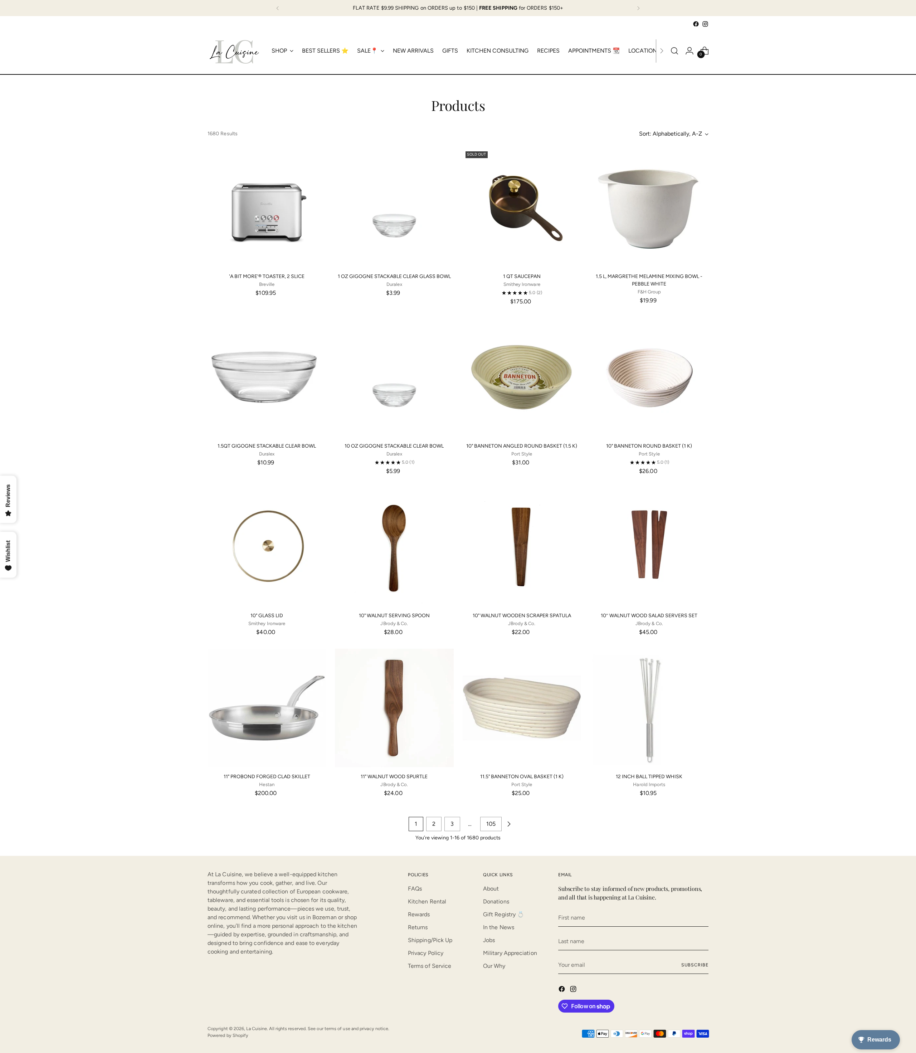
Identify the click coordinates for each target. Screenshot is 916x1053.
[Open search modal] (674, 51)
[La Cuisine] (234, 51)
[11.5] (522, 708)
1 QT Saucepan (522, 276)
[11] (267, 708)
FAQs (415, 888)
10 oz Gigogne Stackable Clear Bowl (394, 446)
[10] (522, 377)
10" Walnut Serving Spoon (394, 616)
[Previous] (278, 8)
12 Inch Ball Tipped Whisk (649, 777)
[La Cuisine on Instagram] (705, 24)
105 (491, 823)
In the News (498, 927)
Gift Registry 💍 (503, 914)
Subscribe (694, 964)
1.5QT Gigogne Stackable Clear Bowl (267, 446)
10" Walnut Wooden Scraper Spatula (522, 616)
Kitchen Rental (427, 901)
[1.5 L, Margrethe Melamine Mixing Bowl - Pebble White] (649, 207)
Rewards (419, 914)
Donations (496, 901)
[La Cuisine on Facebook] (696, 24)
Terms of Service (429, 965)
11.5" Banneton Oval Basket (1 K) (522, 777)
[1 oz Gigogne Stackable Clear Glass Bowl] (394, 207)
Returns (418, 927)
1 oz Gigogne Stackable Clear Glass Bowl (394, 276)
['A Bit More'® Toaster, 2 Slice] (267, 207)
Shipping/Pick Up (430, 940)
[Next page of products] (509, 824)
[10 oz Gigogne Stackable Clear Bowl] (394, 377)
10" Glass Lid (266, 616)
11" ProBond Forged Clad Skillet (267, 777)
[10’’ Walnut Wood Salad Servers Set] (649, 547)
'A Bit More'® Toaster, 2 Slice (266, 276)
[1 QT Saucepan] (522, 207)
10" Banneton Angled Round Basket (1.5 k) (521, 446)
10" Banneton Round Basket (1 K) (649, 446)
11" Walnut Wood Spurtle (394, 777)
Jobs (489, 940)
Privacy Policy (425, 953)
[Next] (638, 8)
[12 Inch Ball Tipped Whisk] (649, 708)
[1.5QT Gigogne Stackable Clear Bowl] (267, 377)
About (491, 888)
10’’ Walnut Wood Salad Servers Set (649, 616)
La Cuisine (256, 1028)
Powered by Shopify (228, 1035)
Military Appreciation (510, 953)
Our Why (494, 965)
